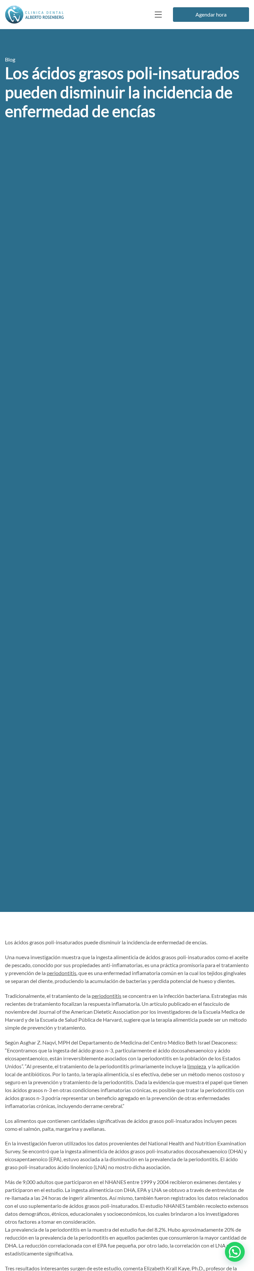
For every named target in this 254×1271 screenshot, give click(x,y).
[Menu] (157, 14)
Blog (10, 59)
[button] (235, 1252)
